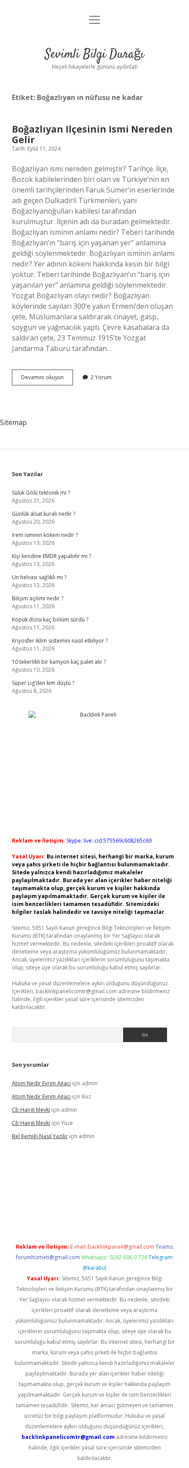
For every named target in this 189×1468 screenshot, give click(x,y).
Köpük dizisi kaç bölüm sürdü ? (50, 619)
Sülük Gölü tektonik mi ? (41, 492)
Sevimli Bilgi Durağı (94, 54)
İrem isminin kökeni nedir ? (45, 535)
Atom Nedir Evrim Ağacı (41, 1083)
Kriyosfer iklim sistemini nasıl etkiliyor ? (60, 640)
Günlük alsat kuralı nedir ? (43, 514)
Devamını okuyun (47, 379)
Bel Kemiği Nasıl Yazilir (40, 1136)
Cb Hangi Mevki (31, 1109)
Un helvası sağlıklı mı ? (39, 577)
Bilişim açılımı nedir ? (37, 598)
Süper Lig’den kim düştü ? (43, 683)
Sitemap (13, 422)
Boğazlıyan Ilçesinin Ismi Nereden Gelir (92, 134)
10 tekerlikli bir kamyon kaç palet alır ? (59, 662)
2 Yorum (101, 377)
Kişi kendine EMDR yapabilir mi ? (51, 556)
